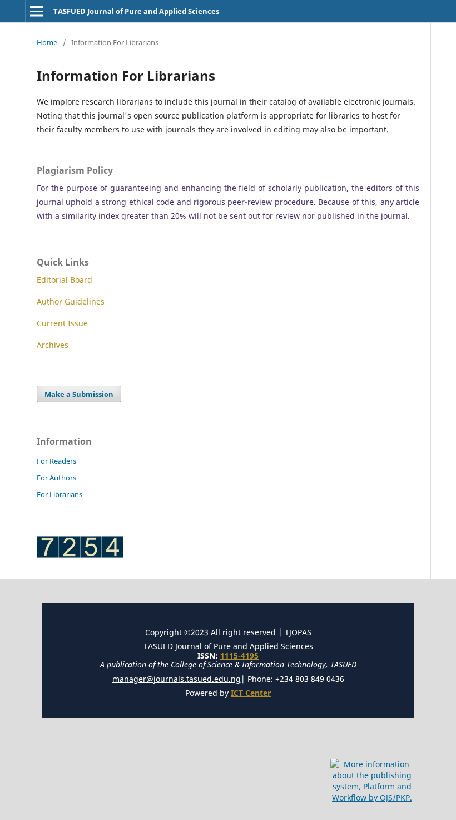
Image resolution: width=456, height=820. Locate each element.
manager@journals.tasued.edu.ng (176, 679)
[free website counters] (80, 554)
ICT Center (251, 693)
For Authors (56, 478)
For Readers (56, 461)
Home (47, 42)
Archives (52, 345)
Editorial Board (64, 279)
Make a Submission (78, 394)
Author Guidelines (71, 301)
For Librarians (59, 494)
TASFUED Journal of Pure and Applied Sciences (136, 11)
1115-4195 (239, 655)
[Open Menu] (37, 11)
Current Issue (62, 323)
